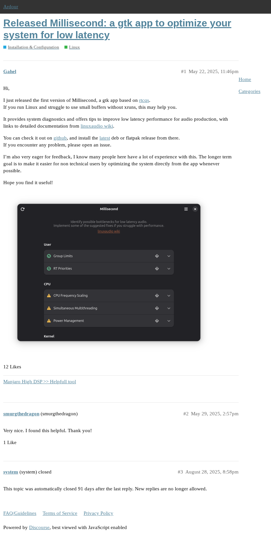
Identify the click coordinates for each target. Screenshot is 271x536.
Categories (249, 91)
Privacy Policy (98, 513)
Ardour (10, 6)
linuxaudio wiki (97, 126)
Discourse (39, 527)
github (60, 138)
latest (104, 138)
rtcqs (144, 100)
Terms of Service (60, 513)
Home (245, 79)
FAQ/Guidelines (19, 513)
